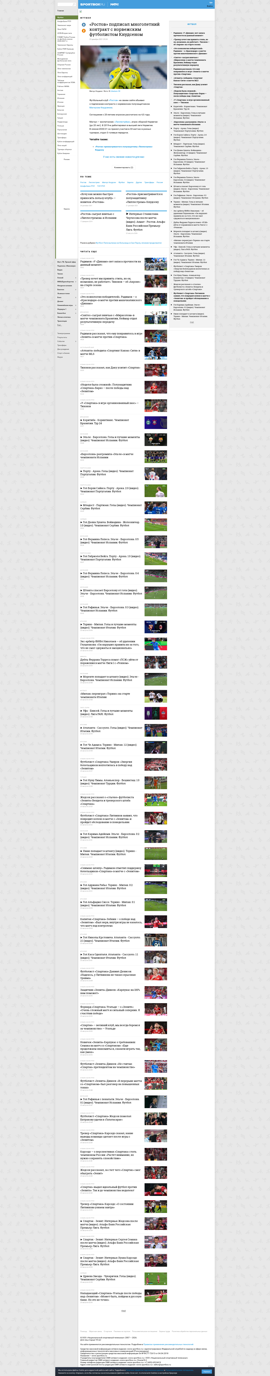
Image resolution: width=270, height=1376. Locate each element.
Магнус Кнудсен (109, 182)
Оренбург (60, 187)
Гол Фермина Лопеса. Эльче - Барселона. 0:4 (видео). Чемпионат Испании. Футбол (189, 180)
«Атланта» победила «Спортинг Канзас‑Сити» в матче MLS (188, 79)
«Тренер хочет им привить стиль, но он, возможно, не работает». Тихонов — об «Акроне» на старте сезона (191, 42)
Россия (160, 182)
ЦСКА (67, 202)
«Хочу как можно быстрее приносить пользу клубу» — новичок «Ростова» (98, 198)
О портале (108, 1331)
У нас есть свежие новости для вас (123, 156)
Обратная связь (95, 1331)
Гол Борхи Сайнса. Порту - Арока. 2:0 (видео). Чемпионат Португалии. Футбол (190, 137)
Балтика (73, 164)
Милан (60, 236)
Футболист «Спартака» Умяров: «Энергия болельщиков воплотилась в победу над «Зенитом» (191, 269)
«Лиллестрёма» (122, 121)
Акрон (60, 164)
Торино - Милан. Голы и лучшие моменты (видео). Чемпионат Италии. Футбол (191, 204)
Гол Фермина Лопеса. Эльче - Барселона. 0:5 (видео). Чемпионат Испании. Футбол (189, 162)
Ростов (67, 187)
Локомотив (73, 179)
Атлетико (67, 213)
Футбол (60, 17)
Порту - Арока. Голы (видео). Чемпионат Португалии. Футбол (188, 129)
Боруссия (67, 221)
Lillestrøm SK (115, 91)
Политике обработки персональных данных (145, 1370)
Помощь (83, 1331)
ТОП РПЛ (101, 186)
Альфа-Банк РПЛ (87, 186)
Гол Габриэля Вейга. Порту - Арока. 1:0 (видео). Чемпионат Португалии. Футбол (191, 171)
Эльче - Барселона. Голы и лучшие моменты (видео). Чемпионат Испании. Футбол (189, 115)
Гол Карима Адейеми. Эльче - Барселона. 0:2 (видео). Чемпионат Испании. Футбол (189, 307)
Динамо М (67, 171)
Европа (130, 182)
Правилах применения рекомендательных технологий (168, 1344)
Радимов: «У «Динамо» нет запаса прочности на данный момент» (189, 34)
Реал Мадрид (60, 244)
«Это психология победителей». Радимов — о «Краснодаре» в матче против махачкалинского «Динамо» (190, 51)
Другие (139, 182)
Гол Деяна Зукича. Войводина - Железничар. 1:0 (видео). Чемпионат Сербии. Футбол (190, 153)
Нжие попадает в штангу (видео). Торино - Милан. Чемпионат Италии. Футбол (191, 316)
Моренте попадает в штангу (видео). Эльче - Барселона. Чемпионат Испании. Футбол (190, 234)
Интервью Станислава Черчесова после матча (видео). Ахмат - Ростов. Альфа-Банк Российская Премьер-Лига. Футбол (146, 221)
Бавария (73, 213)
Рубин (60, 194)
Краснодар (60, 179)
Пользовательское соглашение (144, 1331)
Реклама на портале (122, 1331)
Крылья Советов (67, 179)
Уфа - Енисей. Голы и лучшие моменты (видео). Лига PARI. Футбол (192, 248)
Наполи (67, 236)
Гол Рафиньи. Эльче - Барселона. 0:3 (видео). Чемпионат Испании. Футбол (191, 196)
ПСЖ (73, 236)
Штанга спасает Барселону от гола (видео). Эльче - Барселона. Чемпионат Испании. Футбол (192, 189)
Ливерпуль (60, 228)
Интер (73, 221)
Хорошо (206, 1372)
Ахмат (67, 164)
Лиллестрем (94, 182)
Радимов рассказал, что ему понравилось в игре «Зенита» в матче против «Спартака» (191, 71)
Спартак (67, 194)
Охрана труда (164, 1331)
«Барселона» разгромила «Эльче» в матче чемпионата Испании (190, 123)
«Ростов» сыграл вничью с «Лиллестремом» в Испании (98, 215)
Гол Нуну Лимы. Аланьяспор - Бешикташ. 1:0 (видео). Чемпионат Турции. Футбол (189, 278)
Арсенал (60, 213)
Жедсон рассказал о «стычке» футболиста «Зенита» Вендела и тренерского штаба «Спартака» (188, 287)
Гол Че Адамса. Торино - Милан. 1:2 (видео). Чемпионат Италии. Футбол (190, 261)
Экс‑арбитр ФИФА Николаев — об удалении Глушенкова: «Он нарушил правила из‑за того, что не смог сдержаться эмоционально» (190, 214)
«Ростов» (113, 100)
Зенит (73, 171)
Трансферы (149, 182)
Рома (67, 244)
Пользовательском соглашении (179, 1370)
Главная (60, 11)
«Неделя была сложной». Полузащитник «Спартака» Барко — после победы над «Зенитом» (190, 93)
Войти (210, 6)
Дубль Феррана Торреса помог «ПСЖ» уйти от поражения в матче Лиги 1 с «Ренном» (191, 225)
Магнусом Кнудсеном (100, 107)
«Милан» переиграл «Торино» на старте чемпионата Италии (192, 241)
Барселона (60, 221)
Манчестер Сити (67, 228)
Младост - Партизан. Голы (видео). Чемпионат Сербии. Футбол (189, 145)
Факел (73, 194)
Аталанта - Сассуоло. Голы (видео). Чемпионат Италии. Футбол (189, 254)
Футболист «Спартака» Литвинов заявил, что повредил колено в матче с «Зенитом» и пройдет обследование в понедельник (192, 297)
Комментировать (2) (123, 167)
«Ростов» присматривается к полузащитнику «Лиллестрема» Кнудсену (144, 198)
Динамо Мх (60, 171)
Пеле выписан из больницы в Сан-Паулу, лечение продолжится (133, 243)
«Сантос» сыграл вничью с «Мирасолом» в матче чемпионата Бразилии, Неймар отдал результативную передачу (190, 61)
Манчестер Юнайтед (73, 228)
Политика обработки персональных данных (189, 1331)
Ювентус (67, 251)
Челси (73, 244)
